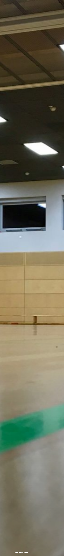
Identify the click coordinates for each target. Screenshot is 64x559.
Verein (20, 557)
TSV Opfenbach (21, 553)
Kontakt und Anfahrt (33, 557)
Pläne (28, 557)
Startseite (16, 557)
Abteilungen (24, 557)
